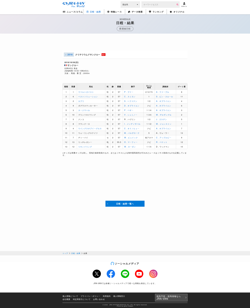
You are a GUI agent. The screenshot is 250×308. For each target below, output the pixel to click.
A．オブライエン (163, 101)
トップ (65, 253)
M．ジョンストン (163, 124)
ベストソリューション (88, 96)
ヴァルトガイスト (86, 92)
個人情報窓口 (119, 296)
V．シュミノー (130, 114)
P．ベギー (128, 110)
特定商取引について (81, 299)
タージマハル (84, 110)
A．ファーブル (162, 92)
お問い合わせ (99, 299)
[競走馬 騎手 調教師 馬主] (130, 4)
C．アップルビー (163, 137)
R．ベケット (161, 142)
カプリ (81, 101)
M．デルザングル (163, 114)
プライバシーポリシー (90, 296)
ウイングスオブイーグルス (90, 128)
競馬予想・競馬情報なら (169, 297)
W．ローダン (130, 146)
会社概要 (66, 299)
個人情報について (70, 296)
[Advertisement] (125, 45)
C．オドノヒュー (131, 128)
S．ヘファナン (130, 101)
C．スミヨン (129, 96)
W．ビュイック (131, 137)
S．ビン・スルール (164, 96)
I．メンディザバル (132, 124)
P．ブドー (128, 92)
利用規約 (107, 296)
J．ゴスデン (161, 119)
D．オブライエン (131, 105)
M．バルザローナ (132, 133)
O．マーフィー (131, 142)
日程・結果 (75, 253)
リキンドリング (85, 146)
